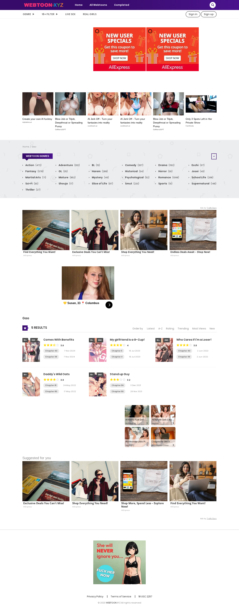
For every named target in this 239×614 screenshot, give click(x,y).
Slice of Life (102, 183)
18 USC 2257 (145, 596)
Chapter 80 (51, 391)
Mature (67, 177)
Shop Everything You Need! (137, 252)
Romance (168, 177)
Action (33, 165)
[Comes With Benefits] (31, 349)
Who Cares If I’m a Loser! (194, 340)
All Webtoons (98, 5)
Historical (134, 171)
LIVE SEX (70, 14)
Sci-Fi (31, 183)
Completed (121, 5)
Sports (165, 183)
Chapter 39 (51, 356)
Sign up (209, 14)
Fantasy (34, 171)
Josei (198, 171)
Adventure (69, 165)
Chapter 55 (118, 391)
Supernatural (203, 183)
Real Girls (90, 14)
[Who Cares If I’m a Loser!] (164, 349)
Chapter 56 (118, 385)
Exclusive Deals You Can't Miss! (91, 252)
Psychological (137, 177)
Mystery (100, 177)
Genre (27, 14)
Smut (132, 183)
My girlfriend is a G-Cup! (127, 340)
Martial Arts (35, 177)
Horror (165, 171)
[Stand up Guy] (97, 384)
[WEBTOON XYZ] (43, 4)
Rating (170, 328)
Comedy (134, 165)
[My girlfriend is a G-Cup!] (97, 349)
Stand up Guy (120, 374)
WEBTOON (111, 602)
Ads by (208, 208)
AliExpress (27, 255)
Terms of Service (121, 596)
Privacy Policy (95, 596)
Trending (183, 328)
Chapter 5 (117, 350)
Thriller (32, 189)
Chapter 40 (51, 350)
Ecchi (198, 165)
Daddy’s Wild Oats (56, 374)
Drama (166, 165)
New (212, 328)
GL (63, 171)
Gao (34, 146)
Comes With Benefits (58, 340)
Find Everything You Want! (39, 252)
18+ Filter (48, 14)
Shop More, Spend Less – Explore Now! (142, 505)
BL (95, 165)
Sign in (193, 14)
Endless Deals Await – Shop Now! (190, 252)
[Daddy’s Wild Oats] (31, 384)
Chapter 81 (50, 385)
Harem (99, 171)
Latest (151, 328)
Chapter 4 (117, 356)
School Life (202, 177)
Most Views (199, 328)
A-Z (160, 328)
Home (79, 5)
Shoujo (65, 183)
